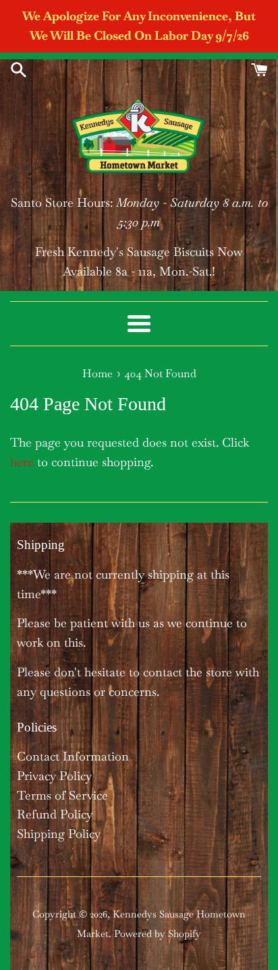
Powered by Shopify (157, 934)
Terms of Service (62, 795)
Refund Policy (54, 814)
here (22, 462)
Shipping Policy (59, 833)
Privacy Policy (54, 775)
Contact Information (73, 756)
